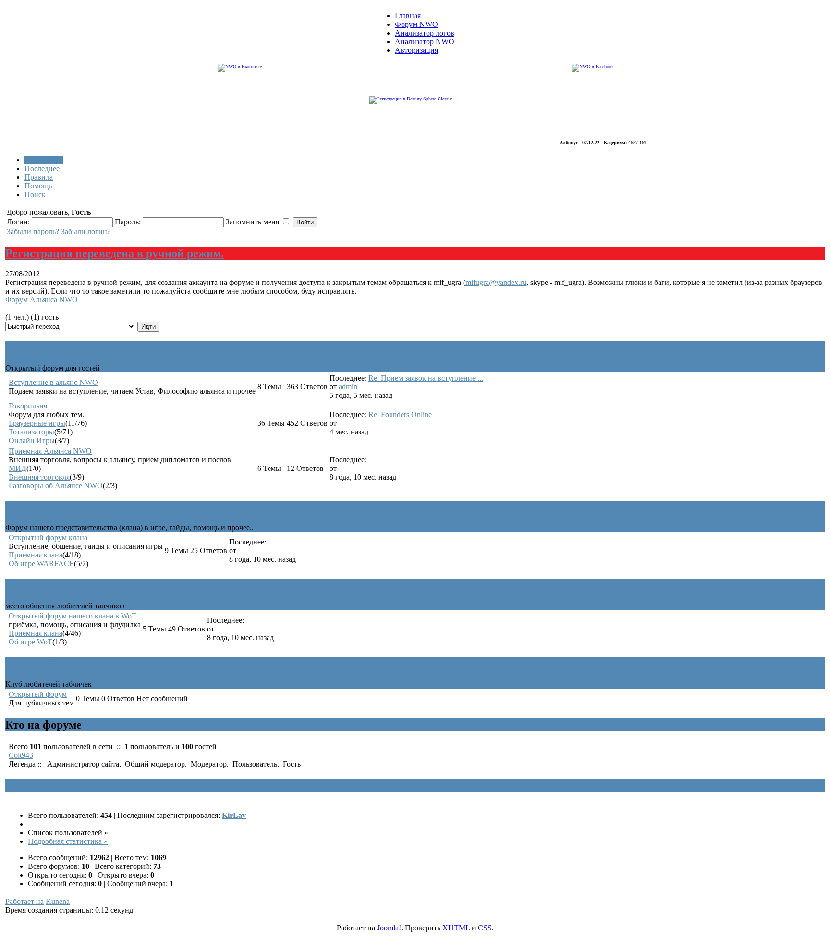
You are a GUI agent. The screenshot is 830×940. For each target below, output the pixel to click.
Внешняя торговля (39, 477)
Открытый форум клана (48, 537)
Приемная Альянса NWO (50, 451)
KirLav (234, 815)
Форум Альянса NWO (41, 300)
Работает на (24, 901)
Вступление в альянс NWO (53, 382)
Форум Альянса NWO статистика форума (114, 785)
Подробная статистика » (68, 841)
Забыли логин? (85, 231)
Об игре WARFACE (41, 563)
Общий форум (42, 347)
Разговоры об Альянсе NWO (56, 486)
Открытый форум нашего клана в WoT (72, 616)
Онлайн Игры (32, 440)
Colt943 (21, 755)
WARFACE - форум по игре (76, 507)
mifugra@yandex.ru (495, 282)
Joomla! (389, 928)
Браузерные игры (37, 423)
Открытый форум (38, 694)
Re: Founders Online (400, 414)
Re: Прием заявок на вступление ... (425, 378)
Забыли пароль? (33, 231)
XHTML (456, 928)
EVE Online (35, 663)
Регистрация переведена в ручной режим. (114, 253)
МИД (17, 468)
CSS (485, 928)
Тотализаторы (31, 432)
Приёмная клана (35, 555)
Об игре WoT (30, 642)
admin (348, 387)
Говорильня (28, 406)
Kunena (58, 901)
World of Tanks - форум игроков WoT (101, 585)
